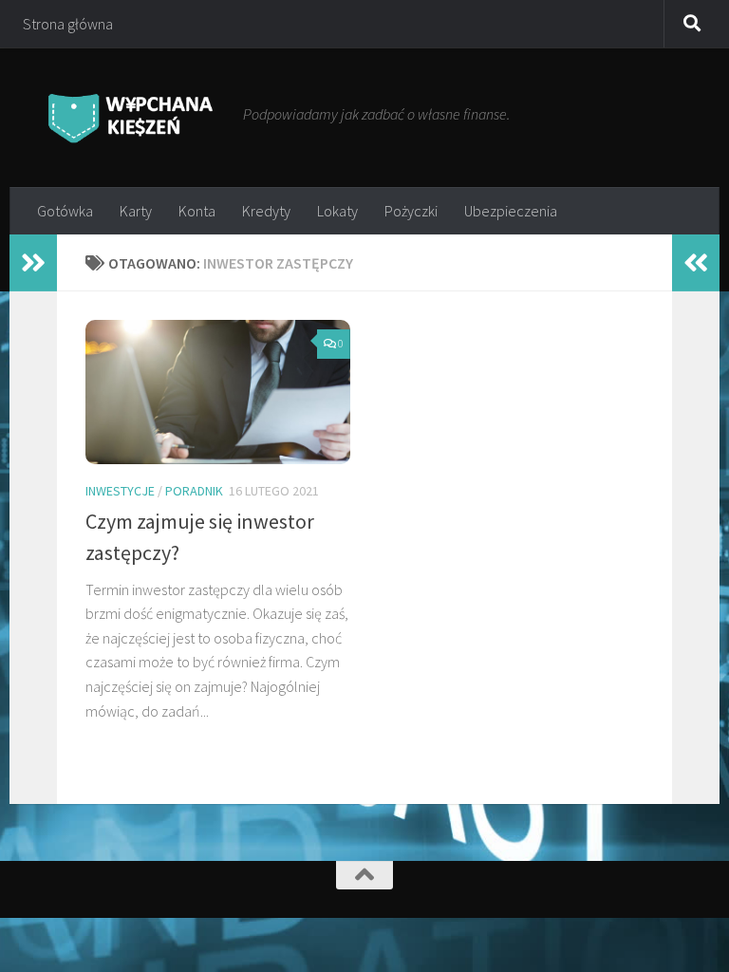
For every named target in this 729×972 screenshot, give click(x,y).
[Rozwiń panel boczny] (33, 262)
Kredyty (266, 210)
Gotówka (65, 210)
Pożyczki (411, 210)
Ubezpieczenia (510, 210)
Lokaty (337, 210)
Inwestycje (120, 490)
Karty (136, 210)
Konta (196, 210)
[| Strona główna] (131, 117)
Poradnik (194, 490)
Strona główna (68, 23)
